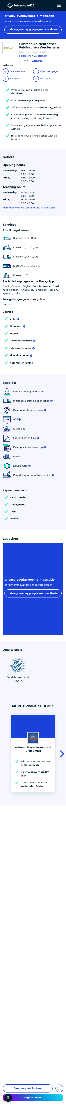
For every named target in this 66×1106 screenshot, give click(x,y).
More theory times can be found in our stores (29, 207)
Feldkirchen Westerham (33, 55)
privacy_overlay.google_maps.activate (33, 29)
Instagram (45, 78)
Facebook (15, 78)
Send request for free (28, 1088)
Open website (17, 71)
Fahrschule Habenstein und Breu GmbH (33, 749)
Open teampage (49, 71)
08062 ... (32, 60)
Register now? (33, 1097)
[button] (61, 753)
